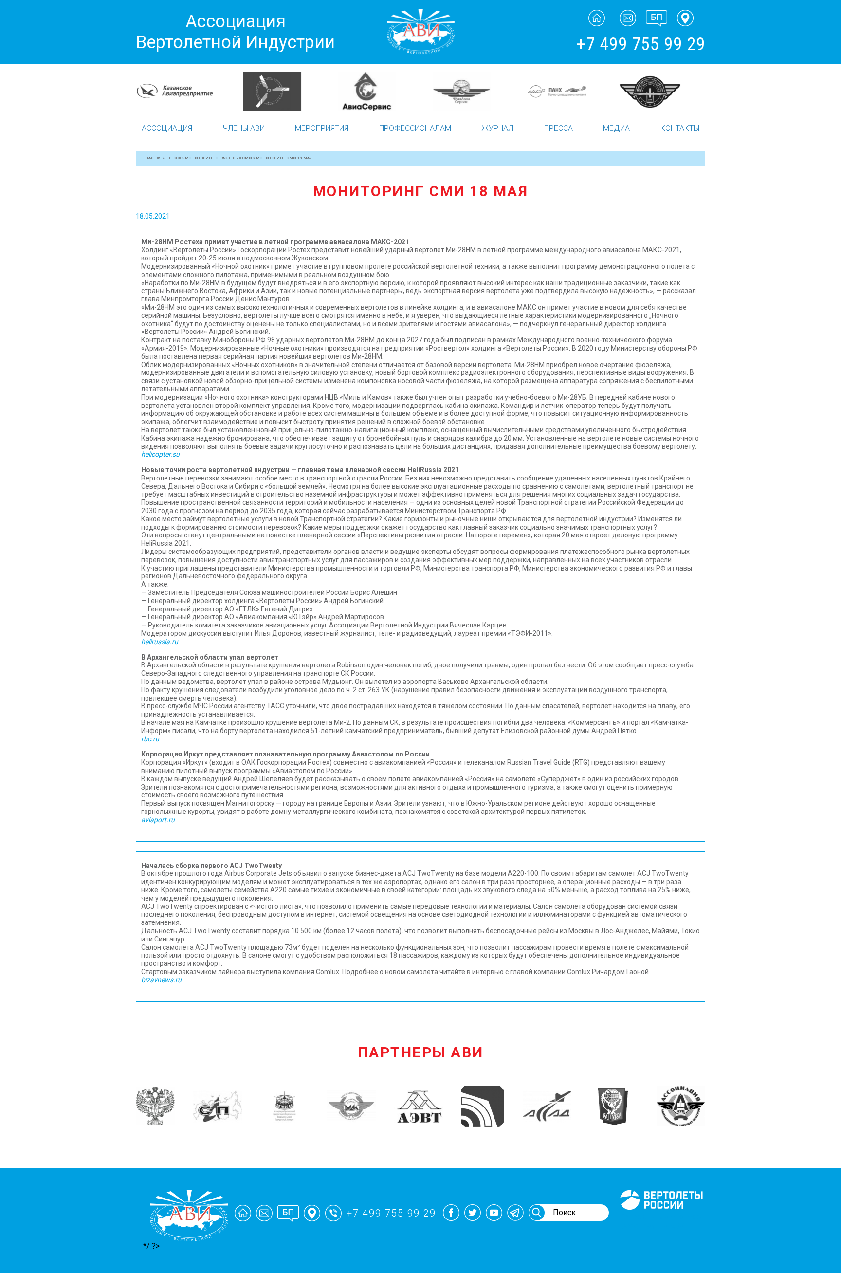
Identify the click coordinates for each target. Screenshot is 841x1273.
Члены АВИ (244, 128)
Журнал (497, 128)
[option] (183, 91)
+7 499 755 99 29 (640, 44)
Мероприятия (321, 128)
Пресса (558, 128)
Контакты (679, 128)
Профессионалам (415, 128)
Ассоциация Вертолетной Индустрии (235, 32)
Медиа (616, 128)
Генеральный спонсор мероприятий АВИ (660, 1221)
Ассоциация (167, 128)
